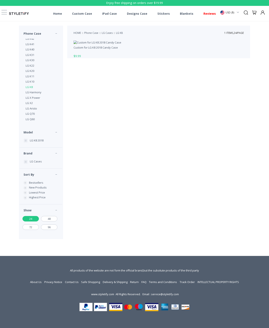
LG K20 (30, 71)
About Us (36, 282)
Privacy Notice (53, 282)
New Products (38, 187)
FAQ (143, 282)
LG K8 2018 (37, 140)
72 (30, 227)
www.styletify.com (102, 294)
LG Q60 (30, 119)
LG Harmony (33, 92)
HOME (77, 33)
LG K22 (30, 65)
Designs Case (137, 13)
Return (134, 282)
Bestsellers (36, 182)
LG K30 (30, 60)
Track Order (187, 282)
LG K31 (30, 55)
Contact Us (72, 282)
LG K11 (30, 76)
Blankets (186, 13)
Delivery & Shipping (115, 282)
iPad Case (109, 13)
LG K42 (30, 39)
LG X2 (29, 103)
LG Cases (36, 161)
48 (49, 219)
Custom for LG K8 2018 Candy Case (96, 47)
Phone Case (32, 34)
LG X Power (33, 98)
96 (49, 227)
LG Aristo (31, 108)
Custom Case (82, 13)
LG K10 (30, 81)
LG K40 (30, 49)
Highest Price (37, 197)
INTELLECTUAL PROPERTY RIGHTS (218, 282)
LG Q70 (30, 114)
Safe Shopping (90, 282)
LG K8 (29, 87)
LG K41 (30, 44)
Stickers (163, 13)
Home (57, 13)
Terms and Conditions (163, 282)
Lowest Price (37, 192)
